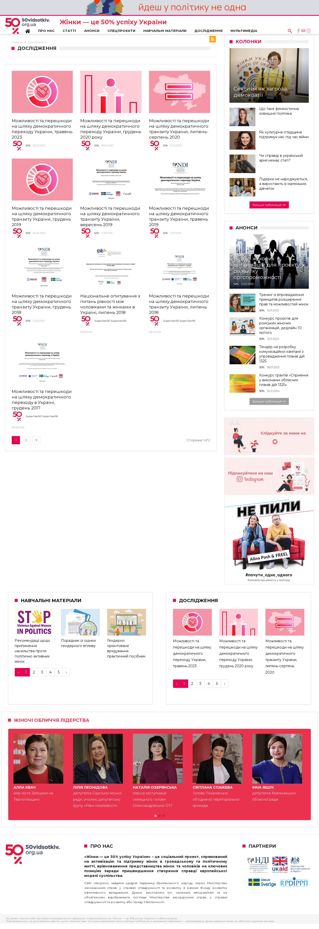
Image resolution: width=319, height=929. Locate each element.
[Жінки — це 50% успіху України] (27, 26)
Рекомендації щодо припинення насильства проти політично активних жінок (32, 651)
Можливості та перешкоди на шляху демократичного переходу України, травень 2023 (192, 653)
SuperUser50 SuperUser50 (110, 320)
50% (28, 145)
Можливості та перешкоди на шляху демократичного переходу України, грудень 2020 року (238, 653)
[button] (156, 816)
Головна (16, 42)
